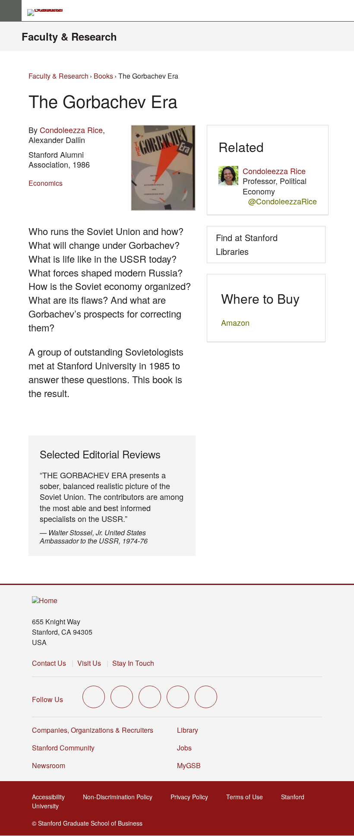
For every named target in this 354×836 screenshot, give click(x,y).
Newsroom (48, 765)
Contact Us (49, 663)
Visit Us (89, 663)
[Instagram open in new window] (150, 697)
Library (187, 730)
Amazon (235, 322)
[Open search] (344, 11)
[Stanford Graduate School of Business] (48, 12)
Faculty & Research (69, 36)
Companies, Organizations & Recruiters (92, 730)
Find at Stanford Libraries (247, 244)
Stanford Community (63, 748)
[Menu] (11, 11)
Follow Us (47, 699)
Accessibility (51, 796)
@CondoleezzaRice (282, 201)
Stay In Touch (133, 663)
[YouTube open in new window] (178, 697)
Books (103, 76)
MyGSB (191, 765)
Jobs (184, 748)
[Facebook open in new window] (122, 697)
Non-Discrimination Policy (120, 796)
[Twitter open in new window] (93, 697)
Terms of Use (247, 796)
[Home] (44, 600)
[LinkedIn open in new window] (206, 697)
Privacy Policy (192, 796)
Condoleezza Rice (71, 129)
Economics (45, 183)
